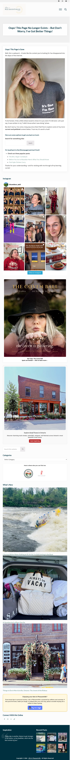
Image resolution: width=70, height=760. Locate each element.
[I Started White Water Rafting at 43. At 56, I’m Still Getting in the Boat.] (40, 737)
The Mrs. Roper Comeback (18, 157)
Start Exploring (35, 441)
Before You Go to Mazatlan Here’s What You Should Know (29, 160)
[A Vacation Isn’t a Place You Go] (51, 737)
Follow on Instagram (35, 273)
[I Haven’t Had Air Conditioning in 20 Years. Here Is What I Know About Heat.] (40, 748)
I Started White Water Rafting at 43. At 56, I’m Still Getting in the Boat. (28, 554)
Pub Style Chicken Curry (17, 162)
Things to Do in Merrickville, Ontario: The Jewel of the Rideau (25, 690)
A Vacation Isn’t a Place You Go (14, 622)
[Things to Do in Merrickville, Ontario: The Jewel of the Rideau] (62, 737)
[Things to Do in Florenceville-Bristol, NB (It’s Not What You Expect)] (62, 748)
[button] (14, 201)
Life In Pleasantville (34, 758)
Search (30, 143)
